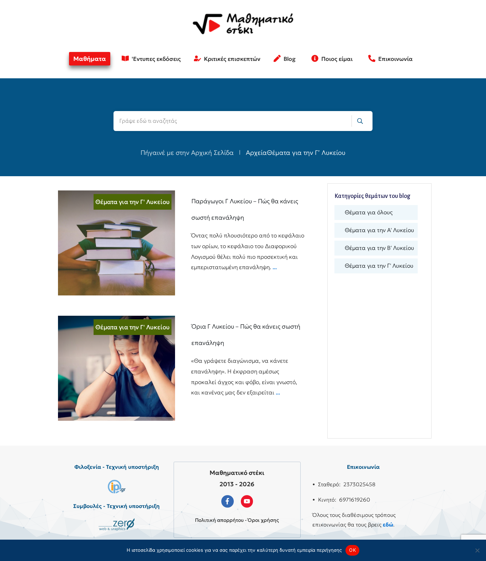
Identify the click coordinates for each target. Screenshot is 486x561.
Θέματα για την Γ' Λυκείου (132, 202)
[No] (477, 550)
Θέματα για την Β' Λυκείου (379, 247)
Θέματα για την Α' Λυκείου (379, 230)
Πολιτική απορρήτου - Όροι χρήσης (237, 520)
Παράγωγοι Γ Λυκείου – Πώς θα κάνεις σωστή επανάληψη (182, 242)
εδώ (388, 524)
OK (352, 550)
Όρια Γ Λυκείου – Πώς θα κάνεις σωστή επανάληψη (182, 368)
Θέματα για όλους (369, 212)
